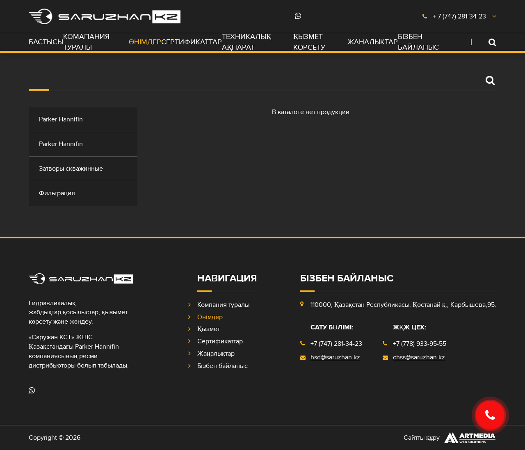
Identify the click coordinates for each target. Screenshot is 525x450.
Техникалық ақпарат (246, 42)
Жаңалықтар (216, 353)
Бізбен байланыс (418, 42)
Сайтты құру (422, 438)
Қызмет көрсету (309, 42)
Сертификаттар (191, 42)
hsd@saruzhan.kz (335, 357)
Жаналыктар (372, 42)
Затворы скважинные (71, 168)
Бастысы (46, 42)
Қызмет (208, 329)
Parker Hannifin (61, 119)
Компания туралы (223, 305)
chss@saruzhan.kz (419, 357)
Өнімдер (145, 42)
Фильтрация (57, 193)
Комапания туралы (86, 42)
